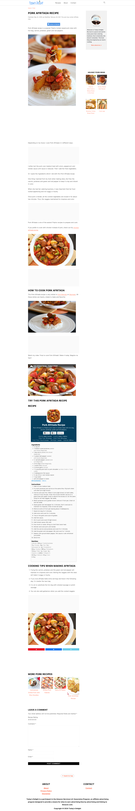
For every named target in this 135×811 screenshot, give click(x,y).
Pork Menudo (62, 294)
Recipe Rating (33, 717)
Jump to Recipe (54, 24)
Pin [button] (54, 433)
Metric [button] (44, 480)
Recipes (58, 3)
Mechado (72, 294)
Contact (73, 3)
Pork (34, 8)
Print (47, 433)
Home (29, 8)
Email (30, 756)
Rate (61, 433)
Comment (32, 724)
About (66, 3)
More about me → (96, 45)
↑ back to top (67, 776)
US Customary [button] (36, 480)
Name (30, 750)
